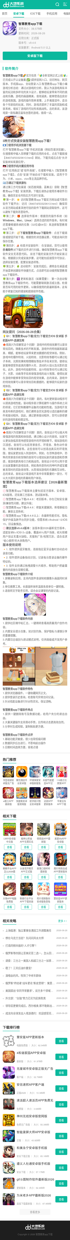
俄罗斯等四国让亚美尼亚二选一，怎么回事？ (30, 953)
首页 (4, 13)
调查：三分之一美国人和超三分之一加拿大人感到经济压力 (30, 960)
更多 (60, 921)
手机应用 (51, 13)
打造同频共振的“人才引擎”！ (21, 945)
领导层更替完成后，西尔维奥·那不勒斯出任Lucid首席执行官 (30, 1005)
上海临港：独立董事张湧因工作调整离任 (28, 930)
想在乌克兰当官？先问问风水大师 (24, 938)
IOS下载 (35, 13)
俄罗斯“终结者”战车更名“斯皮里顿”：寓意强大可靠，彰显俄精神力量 (30, 983)
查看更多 (35, 1212)
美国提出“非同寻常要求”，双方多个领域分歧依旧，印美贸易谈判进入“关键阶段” (30, 990)
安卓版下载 (35, 55)
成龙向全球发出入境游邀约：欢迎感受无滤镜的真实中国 (30, 1013)
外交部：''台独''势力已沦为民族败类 (25, 998)
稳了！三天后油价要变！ (19, 968)
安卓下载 (18, 13)
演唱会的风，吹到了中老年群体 (23, 975)
